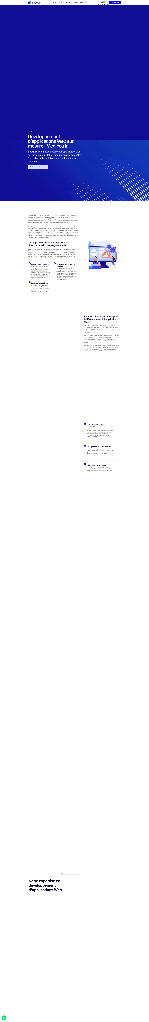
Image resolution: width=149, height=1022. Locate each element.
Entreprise (68, 2)
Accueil (54, 2)
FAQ (81, 2)
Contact (76, 2)
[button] (4, 1017)
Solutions (60, 2)
